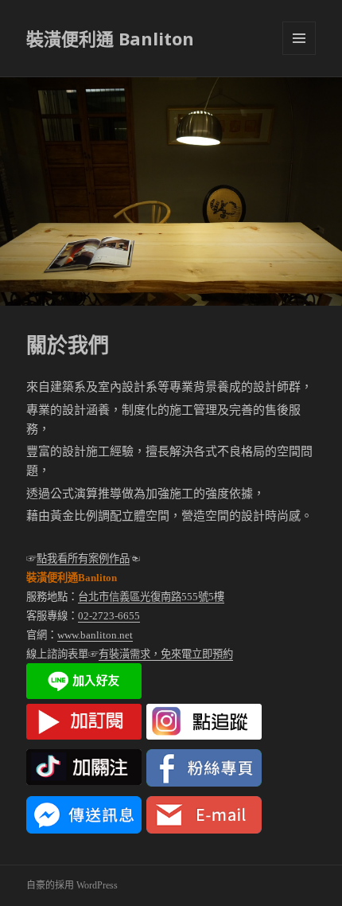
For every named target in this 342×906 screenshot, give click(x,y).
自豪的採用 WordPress (72, 885)
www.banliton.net (95, 635)
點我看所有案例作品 (83, 558)
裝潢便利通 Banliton (110, 38)
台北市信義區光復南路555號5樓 (151, 597)
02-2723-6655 (109, 616)
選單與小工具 (299, 38)
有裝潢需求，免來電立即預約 (166, 654)
